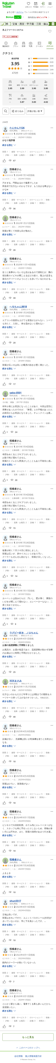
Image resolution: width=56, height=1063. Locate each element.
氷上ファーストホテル (12, 29)
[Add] (50, 31)
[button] (17, 129)
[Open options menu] (52, 128)
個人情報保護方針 (33, 1056)
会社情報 (18, 1056)
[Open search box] (5, 111)
